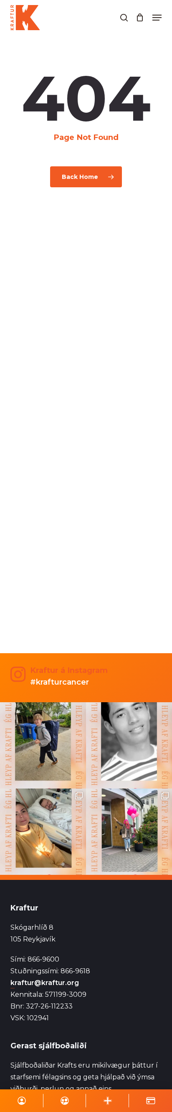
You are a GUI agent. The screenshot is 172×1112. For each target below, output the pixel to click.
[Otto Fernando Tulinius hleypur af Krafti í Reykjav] (129, 745)
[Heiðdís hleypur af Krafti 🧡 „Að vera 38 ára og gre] (129, 832)
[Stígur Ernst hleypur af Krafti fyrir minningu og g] (43, 745)
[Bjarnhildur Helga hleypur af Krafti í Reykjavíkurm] (43, 832)
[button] (157, 17)
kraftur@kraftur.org (44, 983)
